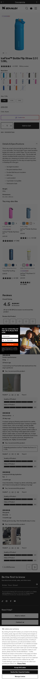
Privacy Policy (21, 663)
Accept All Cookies (20, 667)
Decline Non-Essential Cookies (20, 672)
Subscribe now (10, 344)
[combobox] (4, 340)
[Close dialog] (38, 326)
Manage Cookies (20, 676)
